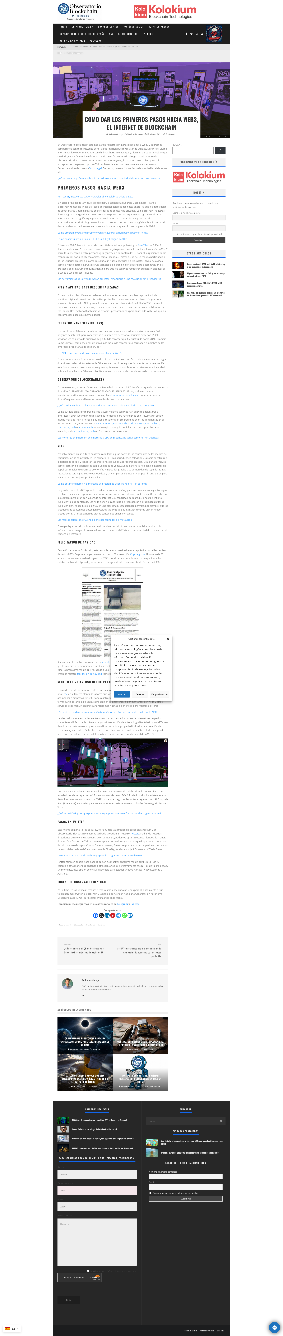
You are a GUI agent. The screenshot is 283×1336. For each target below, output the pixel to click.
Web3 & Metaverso (135, 134)
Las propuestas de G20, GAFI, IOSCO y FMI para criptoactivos (204, 284)
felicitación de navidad (89, 673)
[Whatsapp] (124, 915)
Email (175, 223)
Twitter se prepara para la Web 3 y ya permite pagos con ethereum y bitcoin (99, 855)
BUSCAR (176, 144)
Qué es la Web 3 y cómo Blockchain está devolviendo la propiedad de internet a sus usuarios (108, 178)
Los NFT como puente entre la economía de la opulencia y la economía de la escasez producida (139, 950)
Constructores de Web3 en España (82, 34)
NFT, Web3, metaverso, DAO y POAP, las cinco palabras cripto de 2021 (96, 196)
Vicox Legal (95, 168)
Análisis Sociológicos (123, 34)
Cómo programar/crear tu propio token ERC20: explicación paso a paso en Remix (102, 232)
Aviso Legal (220, 1331)
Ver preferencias (159, 694)
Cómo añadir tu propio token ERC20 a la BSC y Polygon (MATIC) (92, 239)
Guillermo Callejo (115, 134)
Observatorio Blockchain (85, 925)
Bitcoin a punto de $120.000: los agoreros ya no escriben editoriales (190, 1152)
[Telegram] (118, 915)
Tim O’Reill (143, 245)
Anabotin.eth (85, 427)
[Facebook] (95, 915)
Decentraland (65, 925)
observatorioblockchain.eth (125, 395)
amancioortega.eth (84, 431)
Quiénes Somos (134, 26)
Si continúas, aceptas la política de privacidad (199, 234)
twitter (102, 925)
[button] (167, 638)
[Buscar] (220, 150)
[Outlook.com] (130, 915)
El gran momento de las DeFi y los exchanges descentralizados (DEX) (206, 274)
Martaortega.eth (66, 427)
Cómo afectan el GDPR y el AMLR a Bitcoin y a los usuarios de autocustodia (206, 265)
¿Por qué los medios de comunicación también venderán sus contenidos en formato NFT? (107, 712)
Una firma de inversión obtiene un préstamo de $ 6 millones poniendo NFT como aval (206, 294)
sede (65, 694)
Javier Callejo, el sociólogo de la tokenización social (97, 47)
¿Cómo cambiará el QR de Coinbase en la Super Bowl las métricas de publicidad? (84, 948)
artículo (106, 662)
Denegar (140, 694)
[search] (221, 1121)
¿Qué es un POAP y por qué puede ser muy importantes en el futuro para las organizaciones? (109, 813)
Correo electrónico (65, 1183)
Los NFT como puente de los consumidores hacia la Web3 (89, 353)
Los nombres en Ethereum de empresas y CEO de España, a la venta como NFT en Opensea (108, 437)
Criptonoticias (81, 26)
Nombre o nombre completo (186, 212)
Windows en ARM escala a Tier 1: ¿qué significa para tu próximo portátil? (103, 1138)
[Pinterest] (112, 915)
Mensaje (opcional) (65, 1215)
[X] (101, 915)
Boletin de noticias (72, 41)
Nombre (60, 1167)
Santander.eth (104, 423)
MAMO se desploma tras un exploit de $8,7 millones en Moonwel (99, 1120)
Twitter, (134, 833)
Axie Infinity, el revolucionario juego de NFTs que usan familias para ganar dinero (192, 1142)
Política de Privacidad (207, 1331)
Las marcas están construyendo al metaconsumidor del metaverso (94, 519)
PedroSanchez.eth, (124, 423)
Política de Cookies (191, 1331)
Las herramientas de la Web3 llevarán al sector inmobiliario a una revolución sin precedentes (109, 279)
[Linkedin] (107, 915)
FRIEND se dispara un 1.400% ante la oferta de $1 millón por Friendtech (102, 1148)
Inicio (63, 26)
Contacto (96, 41)
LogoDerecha (214, 33)
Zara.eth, (140, 423)
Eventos (148, 34)
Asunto (60, 1199)
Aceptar (122, 694)
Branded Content (109, 26)
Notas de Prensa (159, 26)
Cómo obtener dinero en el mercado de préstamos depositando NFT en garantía (102, 483)
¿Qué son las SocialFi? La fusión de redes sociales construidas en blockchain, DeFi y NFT (105, 405)
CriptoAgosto (137, 554)
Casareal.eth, (152, 423)
